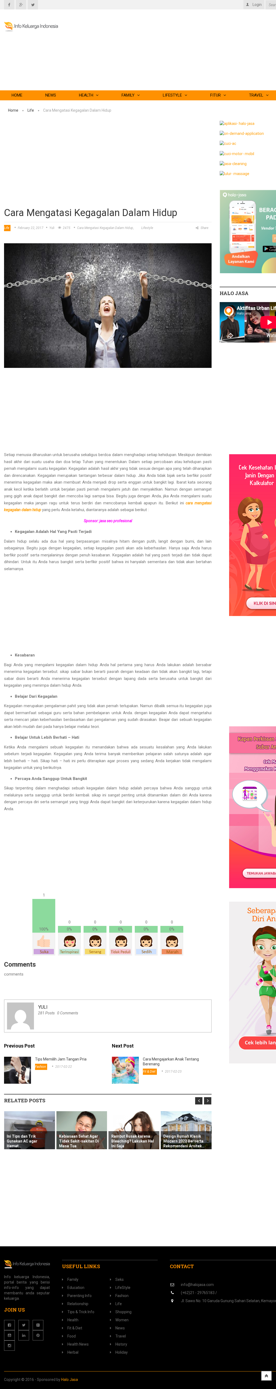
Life (30, 110)
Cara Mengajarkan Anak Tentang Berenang (171, 1061)
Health (86, 95)
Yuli (51, 228)
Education (75, 1287)
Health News (78, 1344)
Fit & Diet (149, 1071)
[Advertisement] (108, 163)
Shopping (123, 1312)
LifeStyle (172, 95)
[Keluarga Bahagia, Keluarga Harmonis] (37, 27)
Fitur (215, 95)
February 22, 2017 (30, 228)
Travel (120, 1336)
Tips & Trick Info (80, 1312)
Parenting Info (79, 1296)
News (50, 95)
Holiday (121, 1352)
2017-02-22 (63, 1067)
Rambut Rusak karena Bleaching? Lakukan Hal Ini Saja (132, 1141)
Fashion (40, 1067)
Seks (119, 1279)
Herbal (72, 1352)
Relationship (77, 1304)
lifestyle (147, 228)
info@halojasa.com (197, 1284)
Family (128, 95)
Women (122, 1320)
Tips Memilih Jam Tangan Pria (61, 1059)
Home (17, 95)
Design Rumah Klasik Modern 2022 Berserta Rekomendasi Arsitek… (184, 1141)
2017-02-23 (173, 1071)
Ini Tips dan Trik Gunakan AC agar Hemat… (22, 1141)
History (121, 1344)
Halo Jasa (69, 1379)
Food (71, 1336)
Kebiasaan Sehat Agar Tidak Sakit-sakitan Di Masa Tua (79, 1141)
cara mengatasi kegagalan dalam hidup (105, 228)
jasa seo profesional (115, 521)
